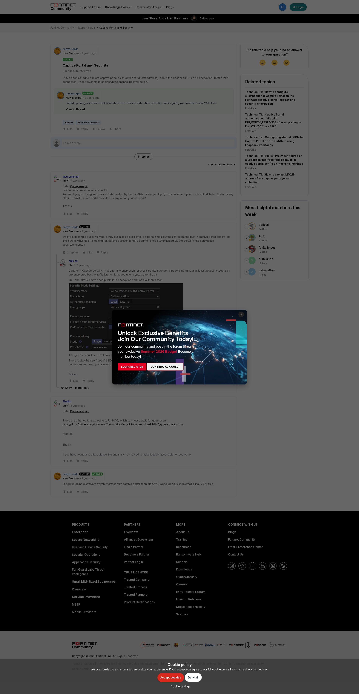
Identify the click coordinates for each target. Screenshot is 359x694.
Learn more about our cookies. (249, 669)
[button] (179, 686)
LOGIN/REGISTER (132, 366)
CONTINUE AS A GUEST (165, 366)
